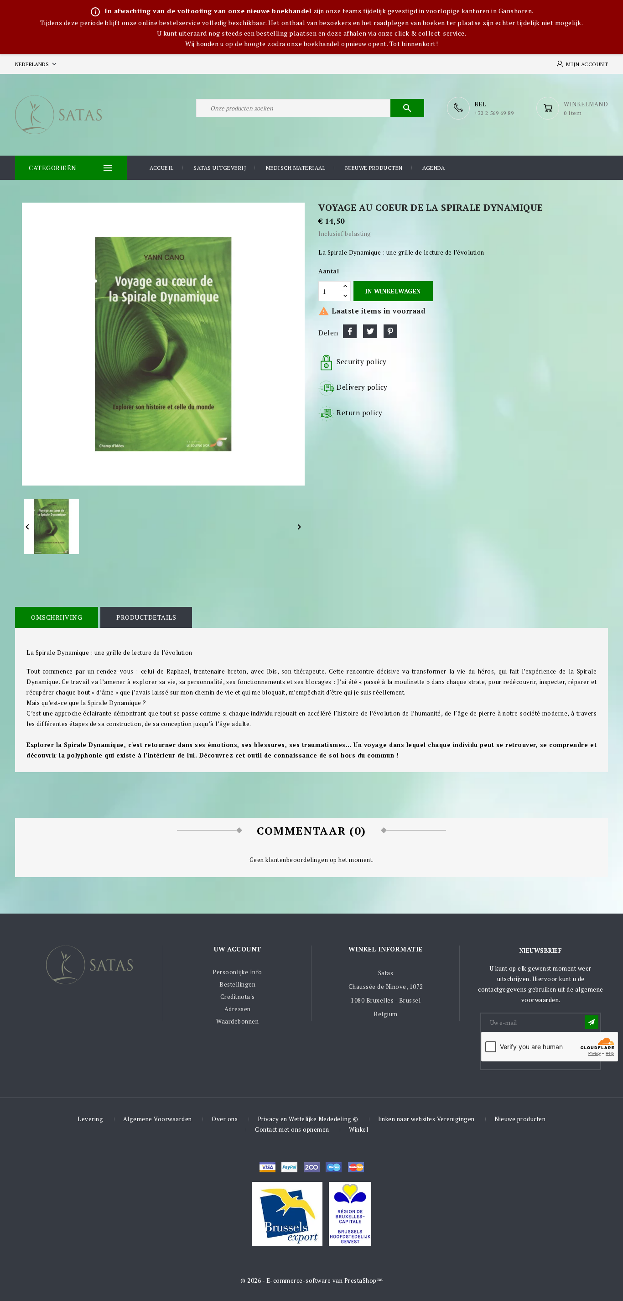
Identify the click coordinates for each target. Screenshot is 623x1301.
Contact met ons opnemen (292, 1129)
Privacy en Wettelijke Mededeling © (308, 1119)
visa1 (356, 1167)
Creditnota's (237, 997)
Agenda (433, 167)
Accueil (162, 167)
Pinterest (390, 331)
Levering (90, 1119)
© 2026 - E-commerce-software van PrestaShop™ (311, 1280)
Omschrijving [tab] (56, 617)
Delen (350, 331)
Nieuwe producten (374, 167)
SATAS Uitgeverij (219, 167)
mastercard (334, 1167)
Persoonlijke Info (237, 972)
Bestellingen (237, 984)
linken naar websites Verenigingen (426, 1119)
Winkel (358, 1129)
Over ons (225, 1119)
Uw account (237, 949)
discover (289, 1167)
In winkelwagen (393, 291)
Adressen (237, 1009)
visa (267, 1167)
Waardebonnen (237, 1021)
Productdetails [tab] (146, 617)
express (312, 1167)
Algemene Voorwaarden (157, 1119)
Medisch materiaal (296, 167)
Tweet (370, 331)
